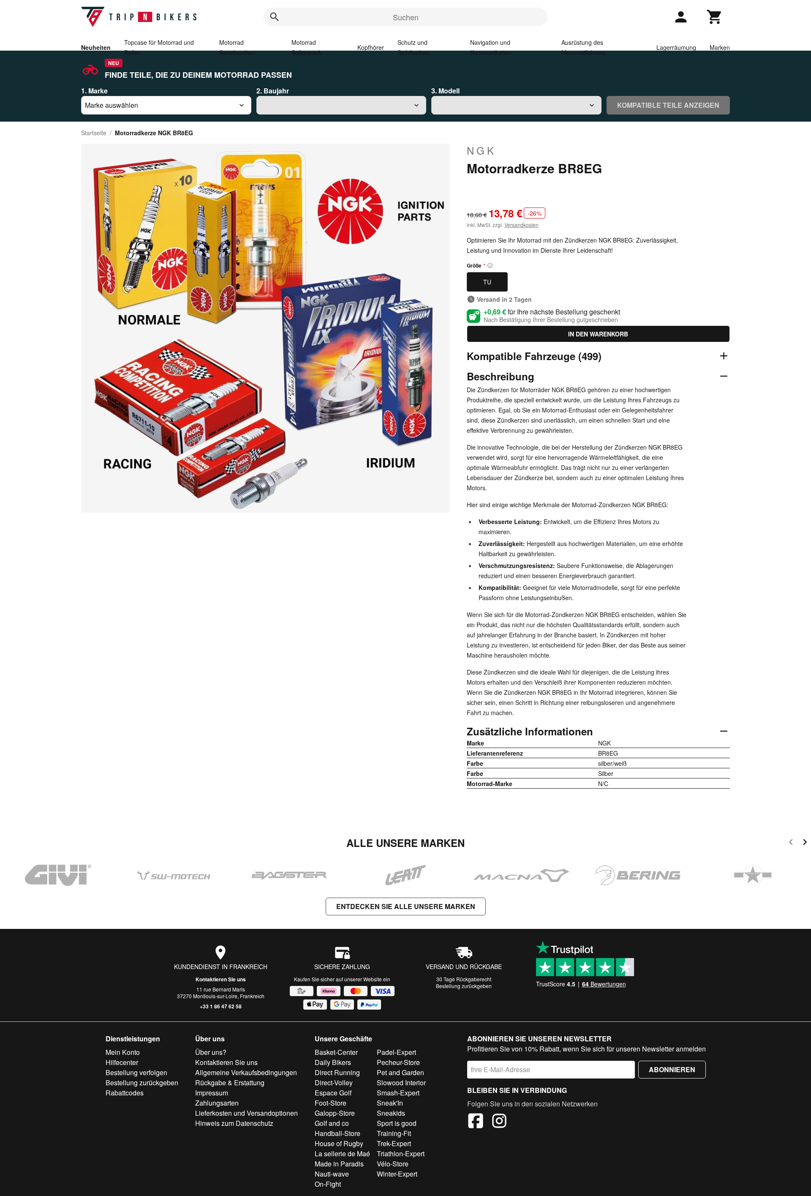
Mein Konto (123, 1052)
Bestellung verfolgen (136, 1072)
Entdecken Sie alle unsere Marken (405, 906)
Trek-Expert (394, 1143)
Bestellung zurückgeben (464, 985)
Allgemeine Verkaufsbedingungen (246, 1072)
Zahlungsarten (217, 1103)
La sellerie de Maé (342, 1153)
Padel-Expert (396, 1052)
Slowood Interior (401, 1082)
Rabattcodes (125, 1093)
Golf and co (332, 1123)
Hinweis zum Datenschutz (234, 1123)
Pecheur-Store (398, 1062)
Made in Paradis (339, 1164)
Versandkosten (521, 224)
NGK (481, 150)
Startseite (93, 132)
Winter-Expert (397, 1174)
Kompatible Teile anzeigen (668, 105)
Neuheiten (96, 47)
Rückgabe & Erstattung (229, 1082)
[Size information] (490, 265)
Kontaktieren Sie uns (221, 979)
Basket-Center (336, 1052)
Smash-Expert (398, 1093)
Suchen (406, 16)
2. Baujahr (272, 91)
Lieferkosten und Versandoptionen (246, 1113)
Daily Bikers (333, 1062)
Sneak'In (390, 1103)
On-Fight (328, 1184)
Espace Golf (333, 1093)
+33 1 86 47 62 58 (221, 1006)
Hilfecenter (122, 1062)
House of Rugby (339, 1143)
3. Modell (445, 91)
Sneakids (391, 1113)
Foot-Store (330, 1103)
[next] (805, 843)
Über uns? (210, 1052)
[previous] (791, 843)
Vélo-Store (392, 1164)
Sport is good (396, 1123)
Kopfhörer (370, 47)
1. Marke (94, 91)
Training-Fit (394, 1133)
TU (487, 282)
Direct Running (337, 1072)
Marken (720, 47)
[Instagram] (499, 1122)
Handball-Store (337, 1133)
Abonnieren (672, 1069)
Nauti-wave (332, 1174)
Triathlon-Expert (401, 1153)
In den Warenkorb (598, 334)
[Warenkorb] (714, 16)
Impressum (211, 1093)
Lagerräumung (676, 47)
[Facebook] (475, 1122)
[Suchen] (274, 17)
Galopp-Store (335, 1113)
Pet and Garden (400, 1072)
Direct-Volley (334, 1082)
